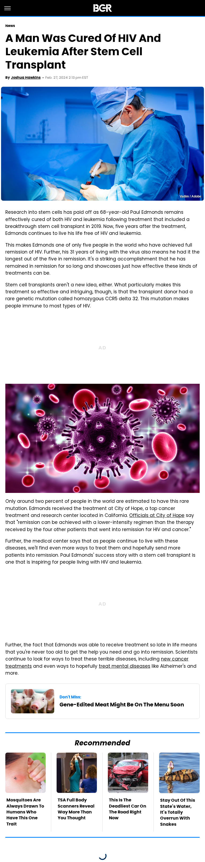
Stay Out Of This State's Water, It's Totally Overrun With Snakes (177, 812)
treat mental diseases (124, 666)
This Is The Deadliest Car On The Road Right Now (127, 809)
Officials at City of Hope (156, 516)
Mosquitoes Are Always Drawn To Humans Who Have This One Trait (25, 812)
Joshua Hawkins (26, 77)
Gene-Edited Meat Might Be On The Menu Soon (122, 704)
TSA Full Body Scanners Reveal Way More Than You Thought (76, 809)
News (10, 25)
